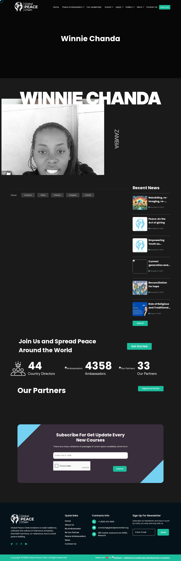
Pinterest (57, 195)
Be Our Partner (72, 532)
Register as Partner (150, 388)
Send (163, 532)
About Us (69, 524)
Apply (118, 7)
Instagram (72, 195)
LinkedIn (88, 195)
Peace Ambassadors (72, 7)
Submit (119, 468)
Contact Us (151, 7)
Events (108, 7)
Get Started (139, 346)
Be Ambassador (73, 528)
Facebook (28, 195)
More (139, 7)
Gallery (129, 7)
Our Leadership (94, 7)
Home (56, 7)
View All (140, 323)
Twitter (42, 195)
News (67, 540)
